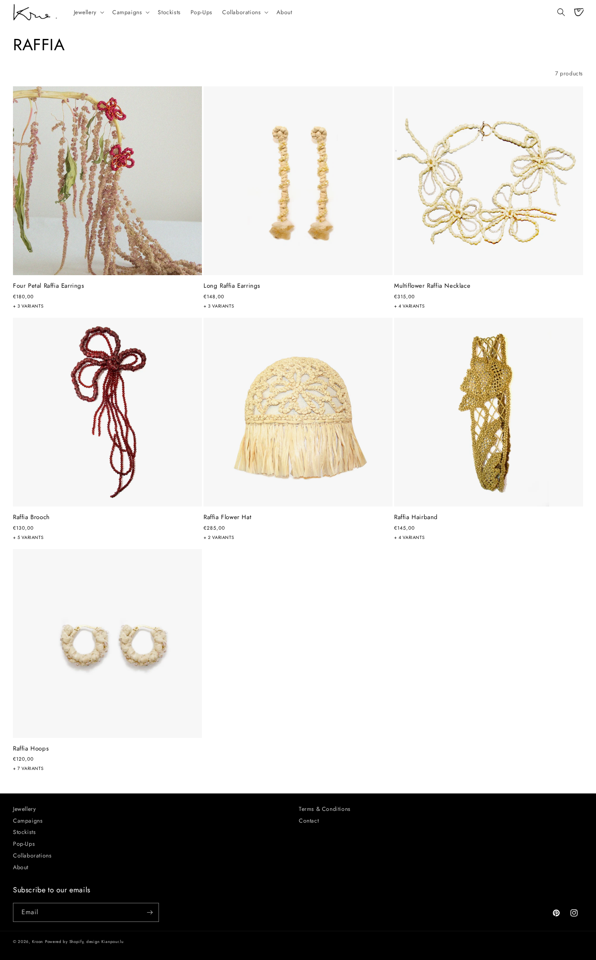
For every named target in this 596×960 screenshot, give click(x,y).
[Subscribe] (150, 912)
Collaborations (32, 855)
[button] (88, 12)
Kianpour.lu (112, 942)
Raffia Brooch (31, 517)
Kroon (37, 942)
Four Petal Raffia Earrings (48, 286)
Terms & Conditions (325, 809)
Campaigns (28, 821)
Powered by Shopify (64, 942)
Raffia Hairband (416, 517)
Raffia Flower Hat (227, 517)
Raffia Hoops (31, 749)
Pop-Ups (24, 844)
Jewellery (24, 809)
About (20, 867)
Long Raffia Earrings (232, 286)
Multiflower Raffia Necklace (432, 286)
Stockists (24, 832)
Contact (309, 821)
